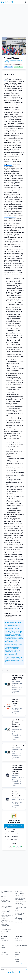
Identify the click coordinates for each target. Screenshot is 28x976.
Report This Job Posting (11, 839)
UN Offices (3, 904)
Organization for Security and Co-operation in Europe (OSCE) (21, 918)
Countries (3, 943)
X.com (16, 956)
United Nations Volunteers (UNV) (5, 925)
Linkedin (17, 954)
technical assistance (16, 206)
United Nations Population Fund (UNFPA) (7, 921)
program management (10, 217)
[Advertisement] (14, 20)
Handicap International (20, 911)
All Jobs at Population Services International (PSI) (13, 830)
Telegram (17, 961)
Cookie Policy (18, 938)
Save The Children (19, 922)
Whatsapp (17, 963)
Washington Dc (9, 66)
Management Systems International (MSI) (20, 914)
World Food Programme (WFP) (6, 932)
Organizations (4, 940)
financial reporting (9, 211)
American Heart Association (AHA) (19, 904)
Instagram (17, 959)
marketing (6, 92)
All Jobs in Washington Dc (11, 834)
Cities (2, 945)
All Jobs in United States (11, 836)
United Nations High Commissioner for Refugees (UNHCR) (5, 911)
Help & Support (4, 954)
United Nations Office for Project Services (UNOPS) (7, 917)
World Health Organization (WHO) (6, 928)
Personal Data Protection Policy (21, 946)
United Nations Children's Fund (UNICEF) (7, 907)
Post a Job (3, 952)
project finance (10, 285)
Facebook (17, 952)
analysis (8, 370)
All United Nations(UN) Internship (6, 895)
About (2, 938)
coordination (7, 258)
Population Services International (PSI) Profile (13, 826)
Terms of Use (18, 943)
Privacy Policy (18, 940)
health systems (8, 164)
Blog (2, 950)
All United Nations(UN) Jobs (6, 892)
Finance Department (13, 337)
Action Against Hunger (20, 895)
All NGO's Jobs (18, 891)
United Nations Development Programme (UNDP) (5, 900)
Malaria (6, 79)
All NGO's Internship (19, 893)
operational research (9, 168)
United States (19, 66)
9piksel (25, 969)
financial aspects (14, 196)
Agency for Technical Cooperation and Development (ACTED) (20, 900)
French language (15, 467)
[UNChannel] (7, 2)
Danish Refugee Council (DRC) (20, 908)
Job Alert (3, 947)
